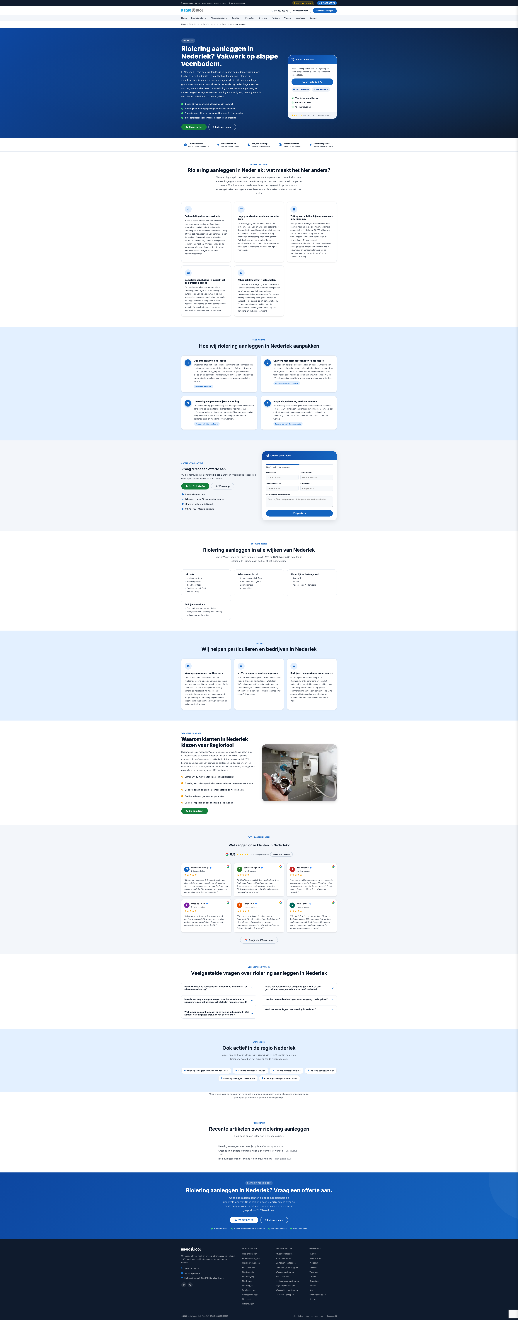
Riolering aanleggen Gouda (288, 1071)
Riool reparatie (248, 1267)
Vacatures (300, 18)
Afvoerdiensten (218, 18)
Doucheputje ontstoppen (287, 1267)
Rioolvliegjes (247, 1285)
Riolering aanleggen (211, 24)
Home (184, 18)
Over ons (263, 18)
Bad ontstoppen (283, 1276)
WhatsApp (224, 486)
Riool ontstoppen (249, 1254)
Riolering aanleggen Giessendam (239, 1078)
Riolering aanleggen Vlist (322, 1071)
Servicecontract (300, 10)
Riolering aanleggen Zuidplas (251, 1071)
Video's (287, 18)
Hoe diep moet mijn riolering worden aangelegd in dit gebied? (296, 999)
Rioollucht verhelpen (285, 1295)
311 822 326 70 (328, 3)
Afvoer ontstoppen (284, 1254)
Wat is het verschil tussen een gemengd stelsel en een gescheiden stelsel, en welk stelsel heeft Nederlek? (293, 988)
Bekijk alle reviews (281, 854)
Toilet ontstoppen (283, 1258)
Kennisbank (314, 1281)
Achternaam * (306, 472)
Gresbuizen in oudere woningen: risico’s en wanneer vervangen (250, 1150)
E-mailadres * (306, 483)
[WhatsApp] (183, 1284)
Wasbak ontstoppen (285, 1272)
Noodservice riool (250, 1295)
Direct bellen (195, 127)
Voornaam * (271, 472)
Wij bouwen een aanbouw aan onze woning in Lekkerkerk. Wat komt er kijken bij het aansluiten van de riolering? (216, 1013)
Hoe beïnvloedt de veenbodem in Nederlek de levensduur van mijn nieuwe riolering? (216, 988)
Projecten (249, 18)
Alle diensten (315, 1258)
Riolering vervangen (251, 1263)
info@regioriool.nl (238, 3)
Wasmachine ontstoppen (287, 1290)
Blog (311, 1290)
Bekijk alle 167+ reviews (261, 940)
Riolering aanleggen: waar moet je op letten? (241, 1146)
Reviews (276, 18)
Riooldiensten (197, 18)
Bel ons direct (196, 811)
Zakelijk (235, 18)
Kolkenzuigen (248, 1304)
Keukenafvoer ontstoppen (287, 1281)
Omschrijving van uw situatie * (279, 494)
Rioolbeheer (247, 1281)
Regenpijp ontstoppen (285, 1285)
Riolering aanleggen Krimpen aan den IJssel (207, 1071)
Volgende (298, 513)
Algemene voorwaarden (315, 1316)
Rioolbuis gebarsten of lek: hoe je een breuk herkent (245, 1158)
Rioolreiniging (248, 1276)
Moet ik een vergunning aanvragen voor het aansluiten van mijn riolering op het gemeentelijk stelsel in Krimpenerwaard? (215, 1000)
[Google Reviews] (190, 1284)
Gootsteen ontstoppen (286, 1263)
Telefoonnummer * (274, 483)
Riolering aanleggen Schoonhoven (280, 1078)
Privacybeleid (297, 1316)
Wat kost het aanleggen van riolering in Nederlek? (290, 1009)
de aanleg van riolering (238, 1094)
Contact (313, 18)
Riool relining (247, 1299)
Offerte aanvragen (324, 10)
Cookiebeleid (332, 1316)
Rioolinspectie (248, 1272)
